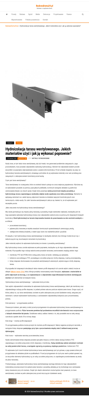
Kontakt (45, 20)
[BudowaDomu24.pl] (7, 14)
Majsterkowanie (16, 20)
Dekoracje (46, 14)
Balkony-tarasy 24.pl (17, 272)
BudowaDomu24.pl (44, 5)
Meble (38, 14)
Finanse (69, 14)
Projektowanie (58, 14)
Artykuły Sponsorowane (40, 158)
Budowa (22, 14)
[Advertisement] (44, 44)
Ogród (30, 14)
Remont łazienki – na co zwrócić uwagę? (26, 382)
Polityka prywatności (32, 20)
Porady (13, 14)
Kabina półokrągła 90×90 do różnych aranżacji (59, 382)
